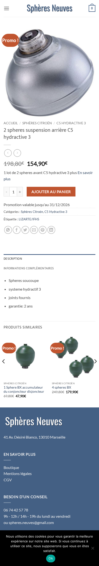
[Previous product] (17, 153)
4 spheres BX (61, 387)
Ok (51, 558)
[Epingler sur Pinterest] (43, 230)
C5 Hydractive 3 (71, 123)
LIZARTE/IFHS (29, 219)
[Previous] (4, 371)
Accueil (11, 123)
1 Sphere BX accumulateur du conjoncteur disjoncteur (24, 389)
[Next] (95, 371)
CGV (8, 479)
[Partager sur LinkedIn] (51, 230)
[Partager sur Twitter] (25, 230)
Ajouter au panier (51, 191)
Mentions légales (18, 473)
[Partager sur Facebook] (17, 230)
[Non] (92, 549)
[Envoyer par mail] (34, 230)
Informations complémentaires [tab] (29, 268)
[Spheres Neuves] (49, 8)
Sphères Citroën (37, 123)
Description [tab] (13, 258)
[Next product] (8, 153)
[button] (6, 8)
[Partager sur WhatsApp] (8, 230)
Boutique (11, 467)
